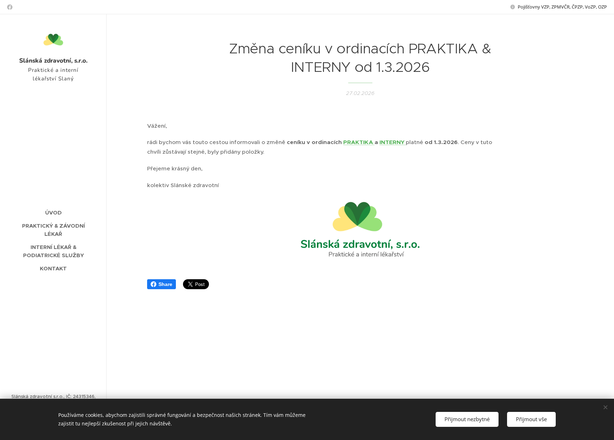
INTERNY (392, 142)
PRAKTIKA (359, 142)
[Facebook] (9, 7)
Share (165, 284)
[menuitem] (53, 212)
